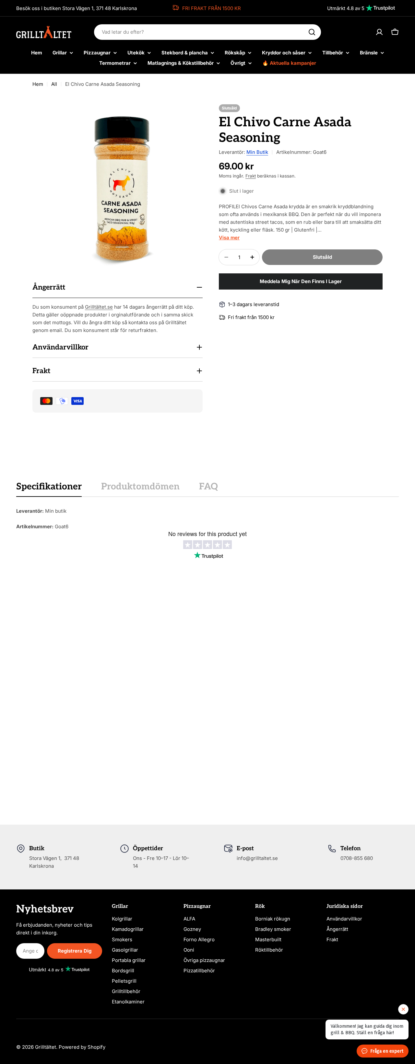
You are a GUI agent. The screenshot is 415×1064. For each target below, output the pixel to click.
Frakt (250, 175)
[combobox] (207, 32)
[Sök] (312, 32)
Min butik (257, 152)
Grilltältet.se (99, 307)
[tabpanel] (207, 519)
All (54, 84)
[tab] (49, 489)
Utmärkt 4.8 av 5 (345, 8)
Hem (37, 84)
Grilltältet (45, 1047)
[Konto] (379, 32)
